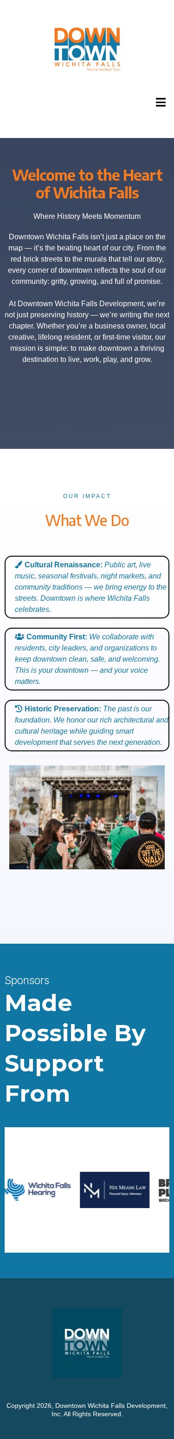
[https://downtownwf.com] (87, 49)
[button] (159, 102)
